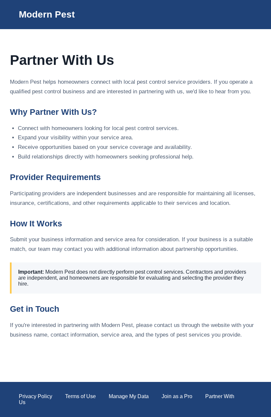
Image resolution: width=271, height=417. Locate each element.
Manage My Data (129, 396)
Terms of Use (80, 396)
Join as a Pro (177, 396)
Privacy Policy (35, 396)
